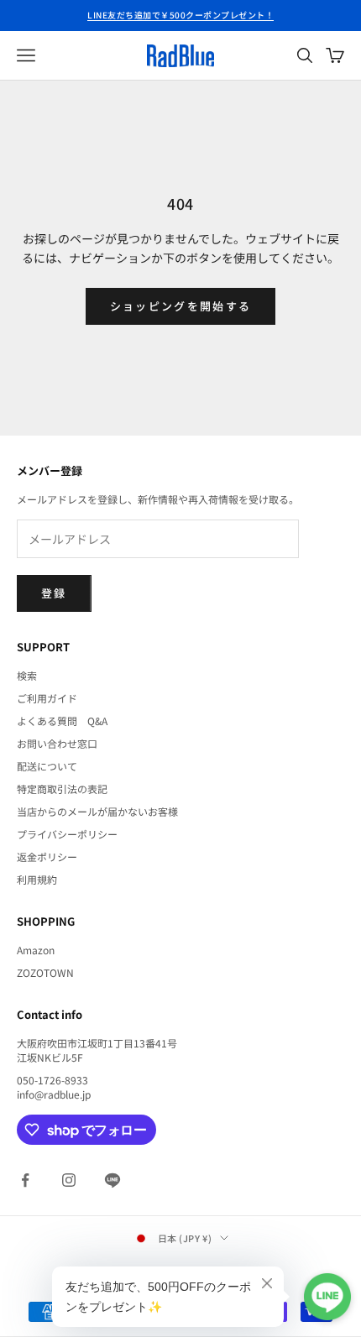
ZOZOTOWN (45, 972)
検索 (27, 675)
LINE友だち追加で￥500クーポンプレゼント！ (180, 14)
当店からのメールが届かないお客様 (97, 811)
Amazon (36, 950)
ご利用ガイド (47, 698)
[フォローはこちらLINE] (112, 1180)
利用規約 (37, 879)
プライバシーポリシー (67, 834)
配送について (47, 766)
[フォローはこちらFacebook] (25, 1180)
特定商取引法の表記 (62, 788)
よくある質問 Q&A (62, 720)
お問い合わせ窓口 (57, 743)
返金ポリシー (47, 856)
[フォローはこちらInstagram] (68, 1180)
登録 (54, 593)
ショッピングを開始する (181, 306)
